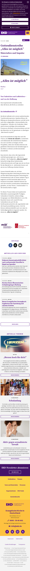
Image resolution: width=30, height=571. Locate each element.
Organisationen (11, 491)
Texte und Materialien (11, 485)
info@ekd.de (16, 526)
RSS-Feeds (21, 491)
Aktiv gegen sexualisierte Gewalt (15, 443)
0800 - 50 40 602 (16, 520)
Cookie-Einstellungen (10, 544)
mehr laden (15, 324)
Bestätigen (15, 19)
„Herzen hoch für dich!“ (15, 357)
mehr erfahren (15, 375)
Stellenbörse (11, 479)
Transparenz (22, 544)
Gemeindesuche (15, 497)
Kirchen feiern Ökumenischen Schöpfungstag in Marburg (12, 284)
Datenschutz (16, 13)
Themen (19, 479)
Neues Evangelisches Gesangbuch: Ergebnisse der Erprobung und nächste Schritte (14, 303)
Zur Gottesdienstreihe (8, 111)
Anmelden (16, 472)
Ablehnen (15, 23)
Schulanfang (15, 400)
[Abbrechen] (28, 2)
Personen (22, 485)
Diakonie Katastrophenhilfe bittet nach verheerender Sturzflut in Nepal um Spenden (14, 262)
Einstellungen (15, 27)
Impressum (10, 538)
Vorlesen (5, 56)
